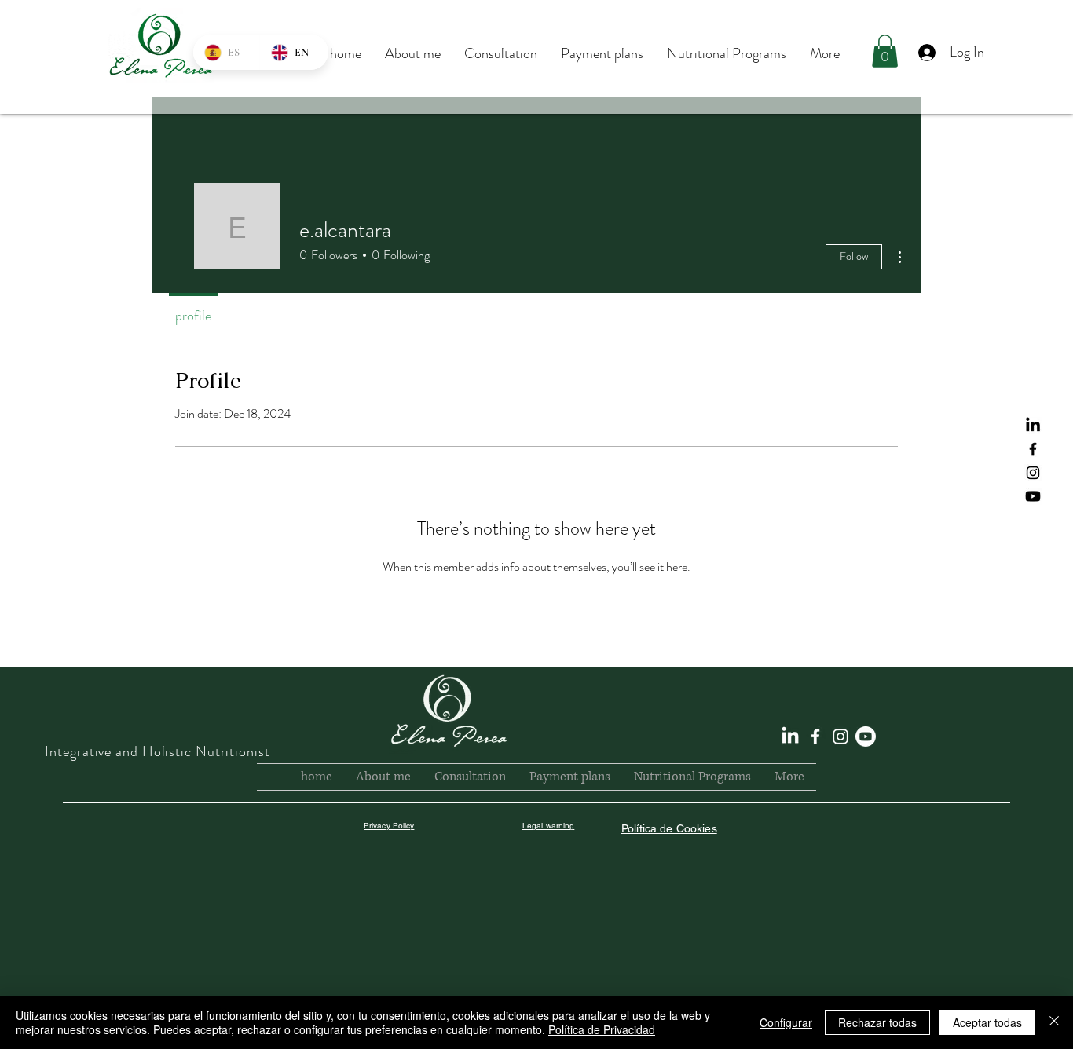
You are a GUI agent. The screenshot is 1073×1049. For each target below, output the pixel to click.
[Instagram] (1033, 472)
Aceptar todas (987, 1022)
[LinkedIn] (1033, 425)
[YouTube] (1033, 496)
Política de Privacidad (601, 1029)
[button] (885, 51)
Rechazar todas (877, 1022)
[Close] (1054, 1022)
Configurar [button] (786, 1022)
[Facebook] (1033, 449)
